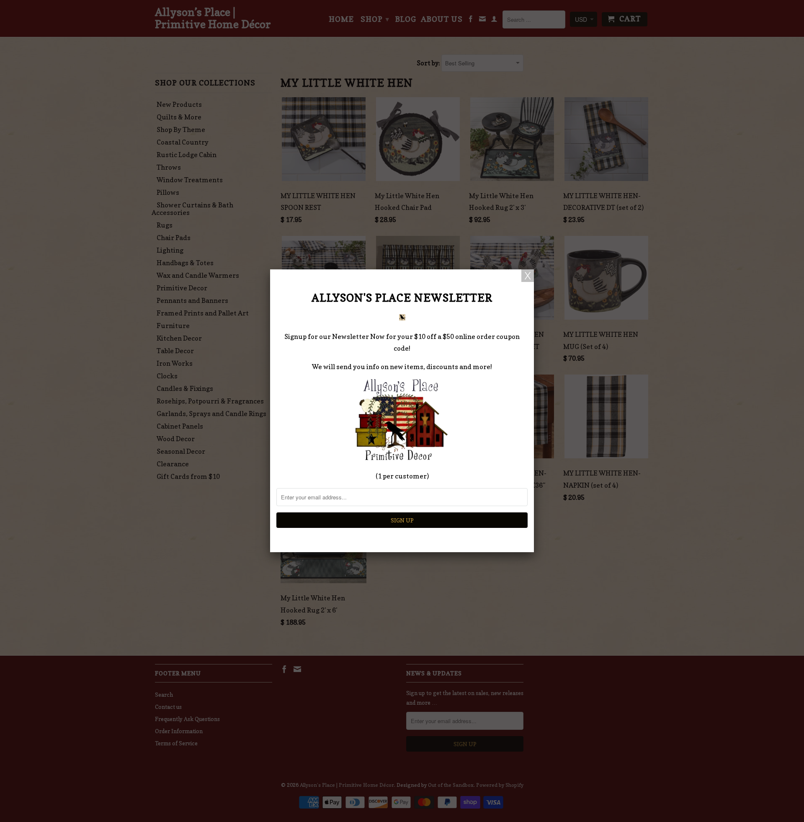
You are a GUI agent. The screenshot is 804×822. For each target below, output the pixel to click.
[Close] (527, 275)
